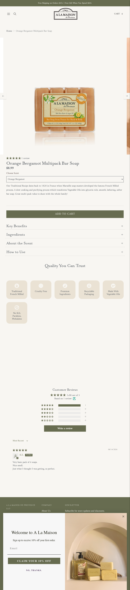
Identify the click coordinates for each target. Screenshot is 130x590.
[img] (20, 450)
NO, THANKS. (34, 570)
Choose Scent (12, 173)
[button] (13, 158)
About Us (46, 511)
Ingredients (15, 234)
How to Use (15, 252)
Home (9, 31)
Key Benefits (16, 226)
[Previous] (3, 96)
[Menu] (8, 13)
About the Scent (19, 243)
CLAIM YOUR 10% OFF (34, 561)
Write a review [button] (65, 428)
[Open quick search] (15, 13)
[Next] (127, 96)
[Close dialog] (123, 516)
